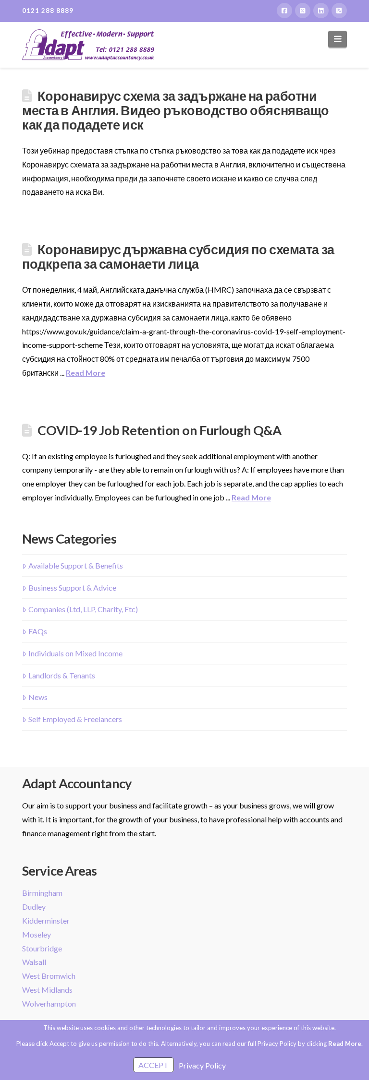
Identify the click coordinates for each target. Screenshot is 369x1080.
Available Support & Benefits (75, 565)
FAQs (37, 631)
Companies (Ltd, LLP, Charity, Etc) (83, 609)
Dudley (34, 906)
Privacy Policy (202, 1065)
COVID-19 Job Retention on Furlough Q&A (159, 430)
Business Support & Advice (72, 587)
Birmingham (42, 892)
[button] (337, 39)
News (38, 696)
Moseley (36, 934)
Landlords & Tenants (61, 675)
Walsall (34, 961)
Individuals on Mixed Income (75, 653)
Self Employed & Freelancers (75, 719)
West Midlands (47, 989)
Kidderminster (46, 920)
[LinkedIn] (321, 10)
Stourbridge (42, 948)
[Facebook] (284, 10)
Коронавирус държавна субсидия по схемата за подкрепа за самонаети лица (178, 256)
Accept (153, 1064)
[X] (302, 10)
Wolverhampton (49, 1003)
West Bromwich (48, 975)
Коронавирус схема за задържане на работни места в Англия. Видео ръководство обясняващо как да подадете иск (175, 110)
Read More (85, 372)
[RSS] (339, 10)
